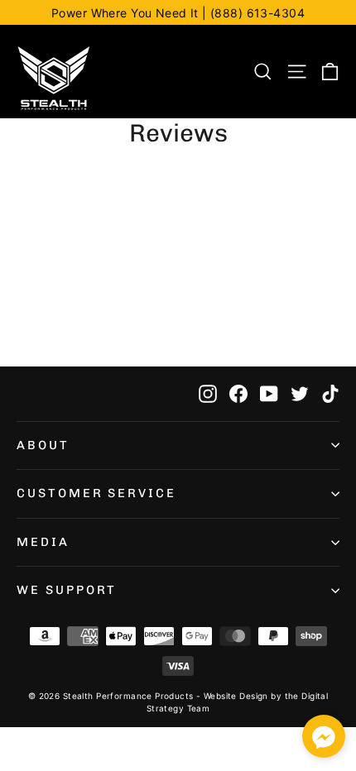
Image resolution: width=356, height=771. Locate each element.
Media (43, 541)
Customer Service (96, 493)
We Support (67, 589)
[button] (323, 739)
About (43, 445)
